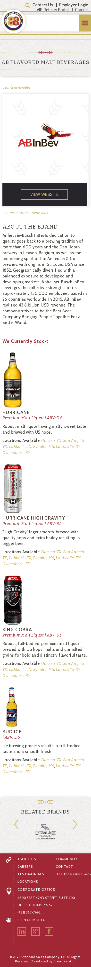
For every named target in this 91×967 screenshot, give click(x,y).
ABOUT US (26, 859)
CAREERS (25, 866)
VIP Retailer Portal (53, 9)
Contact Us (43, 4)
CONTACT (64, 866)
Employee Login (73, 4)
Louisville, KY (67, 446)
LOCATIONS (27, 881)
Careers (82, 9)
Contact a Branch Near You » (25, 213)
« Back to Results (16, 88)
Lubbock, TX (19, 446)
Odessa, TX (51, 440)
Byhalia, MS (43, 446)
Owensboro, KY (16, 452)
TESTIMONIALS (30, 874)
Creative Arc (64, 961)
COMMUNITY (67, 859)
